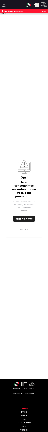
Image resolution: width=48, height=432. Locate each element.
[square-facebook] (26, 402)
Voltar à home (24, 218)
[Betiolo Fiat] (36, 4)
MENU (4, 6)
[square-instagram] (22, 402)
